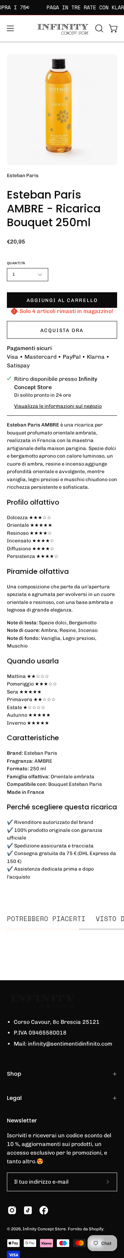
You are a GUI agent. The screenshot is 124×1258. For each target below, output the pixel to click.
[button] (98, 28)
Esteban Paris (23, 175)
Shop (14, 1074)
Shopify (96, 1229)
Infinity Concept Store (44, 1229)
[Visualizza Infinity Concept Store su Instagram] (12, 1210)
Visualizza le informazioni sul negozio (58, 406)
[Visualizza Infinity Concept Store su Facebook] (44, 1210)
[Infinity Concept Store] (62, 28)
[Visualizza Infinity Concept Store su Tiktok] (28, 1210)
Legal (14, 1098)
